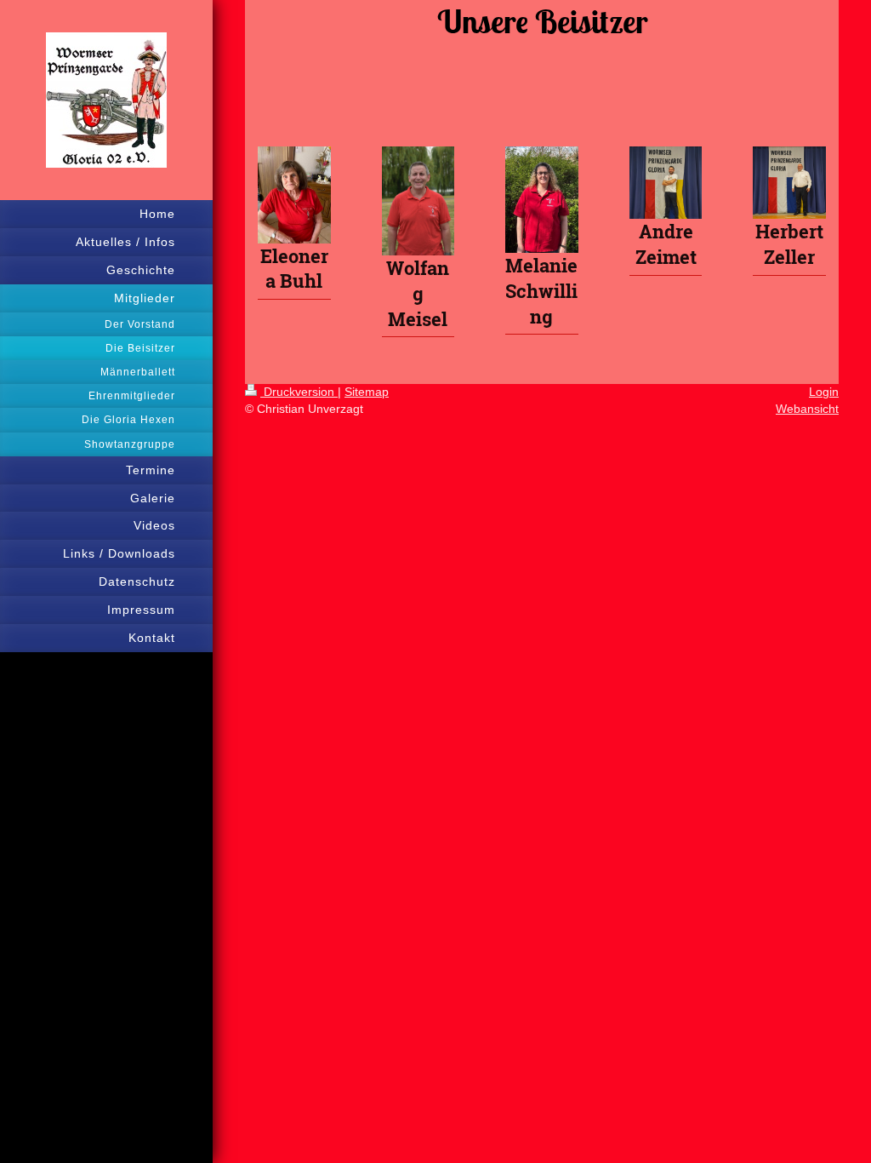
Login (824, 391)
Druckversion (299, 391)
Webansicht (807, 408)
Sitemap (366, 391)
